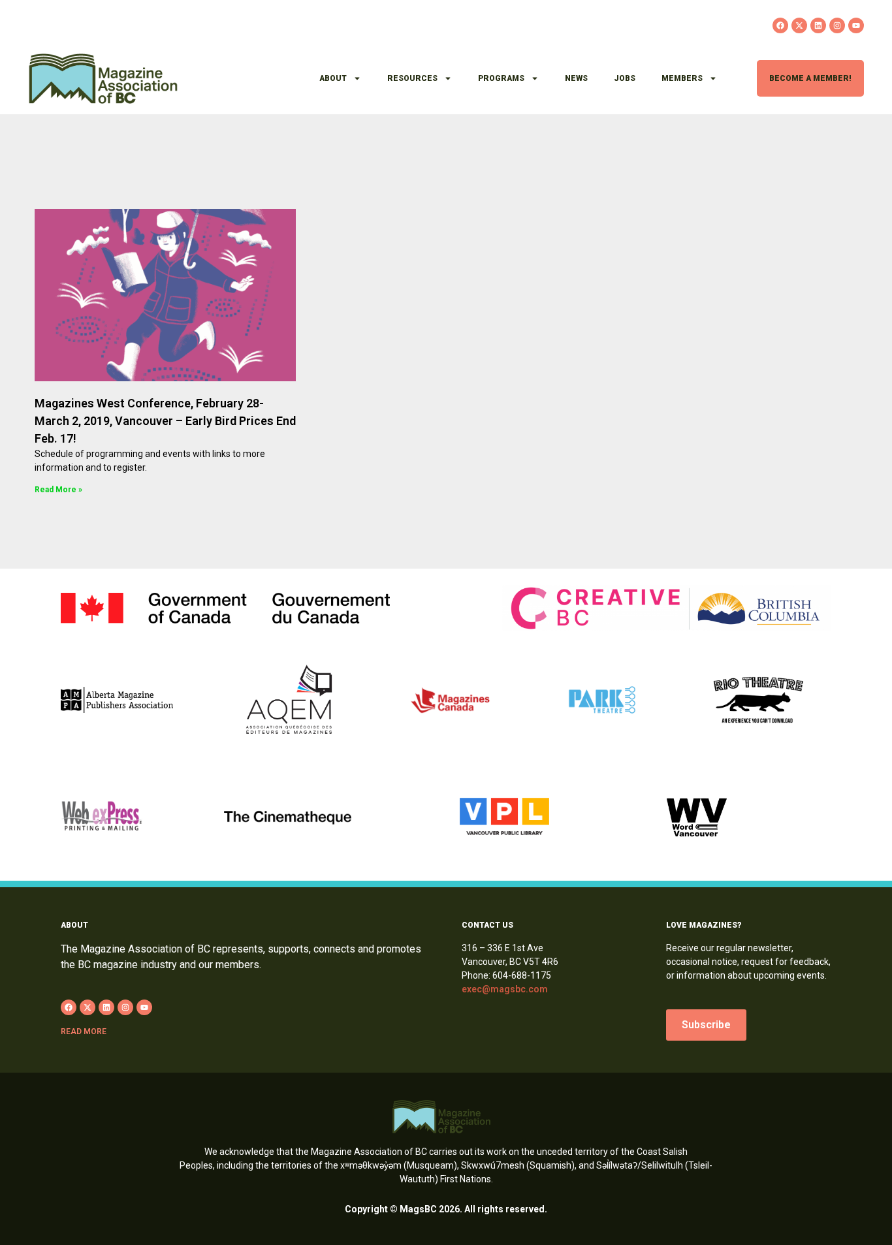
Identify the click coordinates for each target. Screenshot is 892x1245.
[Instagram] (837, 25)
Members (682, 78)
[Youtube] (856, 25)
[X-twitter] (799, 25)
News (576, 78)
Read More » (58, 489)
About (333, 78)
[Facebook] (780, 25)
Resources (412, 78)
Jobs (624, 78)
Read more (83, 1031)
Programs (501, 78)
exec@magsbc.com (505, 989)
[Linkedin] (818, 25)
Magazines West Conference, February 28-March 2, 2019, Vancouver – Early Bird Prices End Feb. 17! (165, 420)
